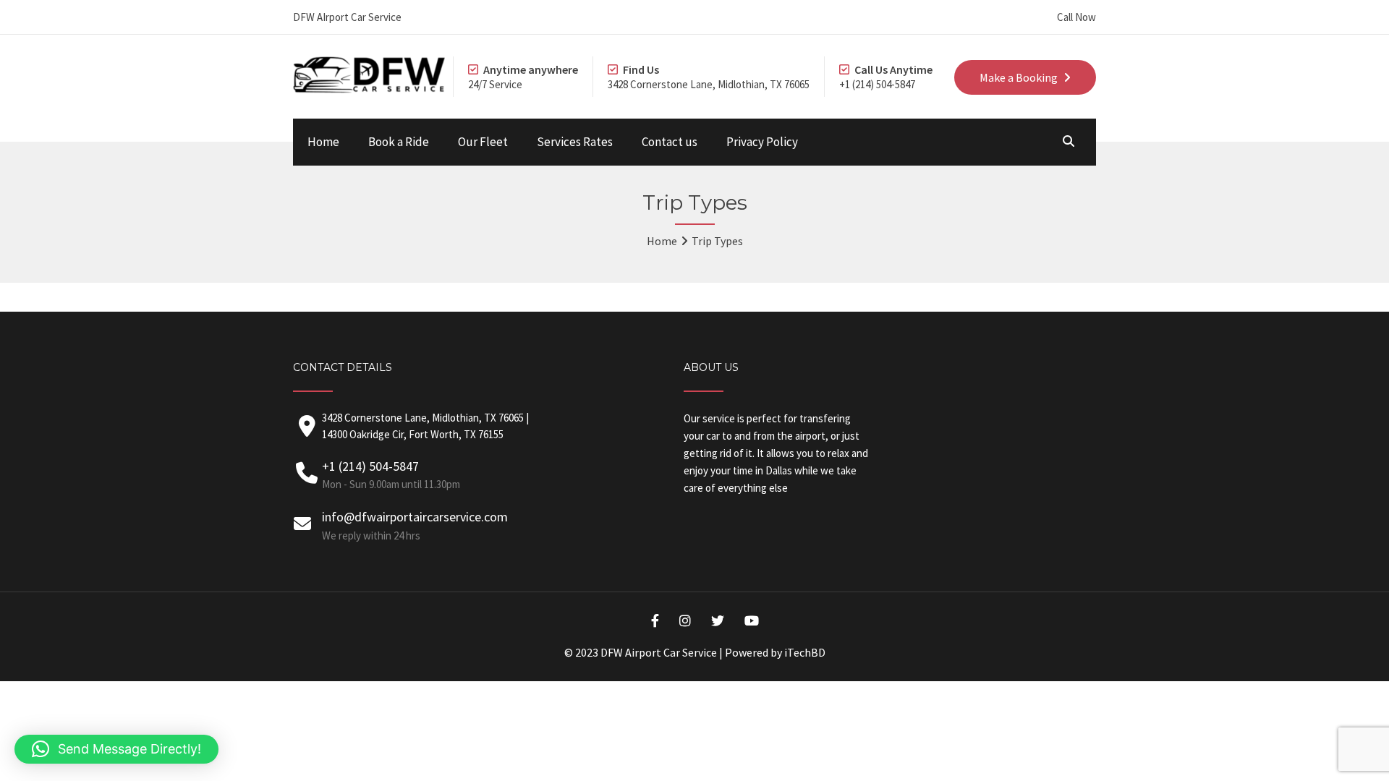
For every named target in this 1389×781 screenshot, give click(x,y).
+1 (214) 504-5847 (391, 474)
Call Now (1076, 17)
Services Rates (575, 142)
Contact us (669, 142)
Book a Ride (398, 142)
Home (323, 142)
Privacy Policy (762, 142)
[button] (116, 749)
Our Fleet (483, 142)
